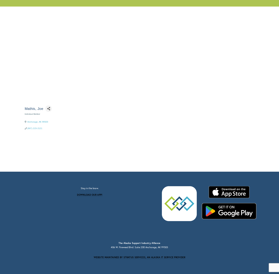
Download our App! (89, 194)
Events (66, 10)
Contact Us (249, 10)
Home (210, 10)
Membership (49, 10)
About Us (29, 10)
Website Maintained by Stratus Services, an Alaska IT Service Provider (139, 257)
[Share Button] (48, 108)
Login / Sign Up (227, 10)
